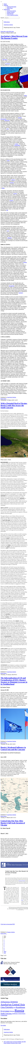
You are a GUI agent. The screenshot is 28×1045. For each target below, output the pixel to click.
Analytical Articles (11, 11)
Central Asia (18, 1004)
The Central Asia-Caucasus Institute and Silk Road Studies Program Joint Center (15, 1042)
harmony (21, 292)
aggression (7, 120)
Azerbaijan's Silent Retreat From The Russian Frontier (14, 37)
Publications (7, 9)
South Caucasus (6, 1013)
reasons (25, 262)
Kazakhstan (20, 1007)
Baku (25, 95)
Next (5, 951)
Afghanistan (5, 1002)
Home (5, 4)
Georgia (9, 1007)
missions (9, 237)
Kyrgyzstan (5, 1011)
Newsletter (3, 1025)
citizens (13, 179)
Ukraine (12, 182)
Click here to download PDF (8, 924)
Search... (3, 17)
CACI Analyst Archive (12, 15)
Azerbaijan (6, 1004)
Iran (14, 1007)
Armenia (14, 1002)
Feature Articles (11, 12)
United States (21, 1013)
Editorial (6, 5)
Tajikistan (15, 1013)
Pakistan (12, 1011)
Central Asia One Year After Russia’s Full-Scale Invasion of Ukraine (13, 823)
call (7, 210)
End (5, 952)
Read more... (4, 398)
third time (4, 59)
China (3, 1007)
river (7, 128)
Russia (19, 1010)
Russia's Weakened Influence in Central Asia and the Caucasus (13, 748)
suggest (11, 200)
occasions (7, 63)
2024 (8, 160)
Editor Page (10, 8)
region (16, 144)
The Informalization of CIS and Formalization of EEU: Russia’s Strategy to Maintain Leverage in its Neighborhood (14, 681)
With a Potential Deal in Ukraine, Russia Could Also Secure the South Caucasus (14, 405)
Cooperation (17, 145)
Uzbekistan (4, 1015)
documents (11, 285)
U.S (8, 230)
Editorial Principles (11, 6)
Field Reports (10, 13)
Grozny (15, 193)
